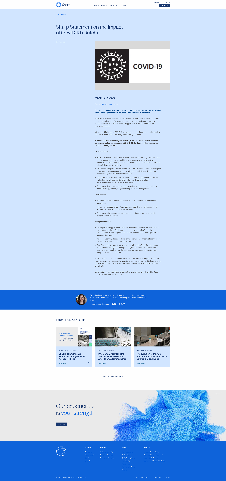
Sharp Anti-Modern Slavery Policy (153, 455)
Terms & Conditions (142, 477)
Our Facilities (126, 455)
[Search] (155, 5)
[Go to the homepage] (63, 4)
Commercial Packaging (107, 458)
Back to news (62, 14)
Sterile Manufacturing (106, 452)
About (103, 5)
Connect (124, 5)
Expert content (113, 5)
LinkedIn (87, 461)
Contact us (164, 5)
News (162, 2)
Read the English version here (106, 104)
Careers (156, 2)
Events (168, 2)
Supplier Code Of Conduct (151, 458)
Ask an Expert (89, 455)
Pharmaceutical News (128, 467)
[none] (63, 363)
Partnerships (126, 464)
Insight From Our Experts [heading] (71, 319)
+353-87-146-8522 (118, 304)
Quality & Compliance (128, 458)
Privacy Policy (156, 477)
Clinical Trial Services (106, 455)
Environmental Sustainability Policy (154, 461)
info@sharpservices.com (99, 304)
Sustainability (126, 461)
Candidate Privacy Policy (151, 452)
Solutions (94, 5)
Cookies (167, 477)
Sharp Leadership (127, 452)
